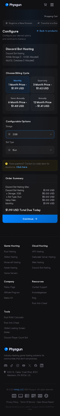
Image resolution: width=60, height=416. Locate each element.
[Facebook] (35, 365)
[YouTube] (23, 365)
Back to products (49, 30)
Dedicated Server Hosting (44, 257)
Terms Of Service (27, 402)
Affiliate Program (12, 292)
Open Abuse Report (45, 402)
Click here (21, 167)
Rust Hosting (10, 251)
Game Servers (11, 273)
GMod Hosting (11, 257)
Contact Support (39, 287)
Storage (9, 126)
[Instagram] (17, 365)
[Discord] (5, 365)
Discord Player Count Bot (16, 337)
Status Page (9, 287)
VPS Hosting (38, 251)
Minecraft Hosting (12, 262)
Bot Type (10, 142)
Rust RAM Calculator (14, 317)
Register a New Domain (20, 23)
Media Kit (8, 297)
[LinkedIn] (41, 365)
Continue (28, 218)
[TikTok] (11, 365)
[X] (29, 365)
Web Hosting (38, 262)
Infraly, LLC (19, 389)
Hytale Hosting (10, 267)
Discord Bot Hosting (41, 267)
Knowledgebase (39, 292)
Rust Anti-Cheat (39, 303)
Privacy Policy (12, 402)
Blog (34, 297)
